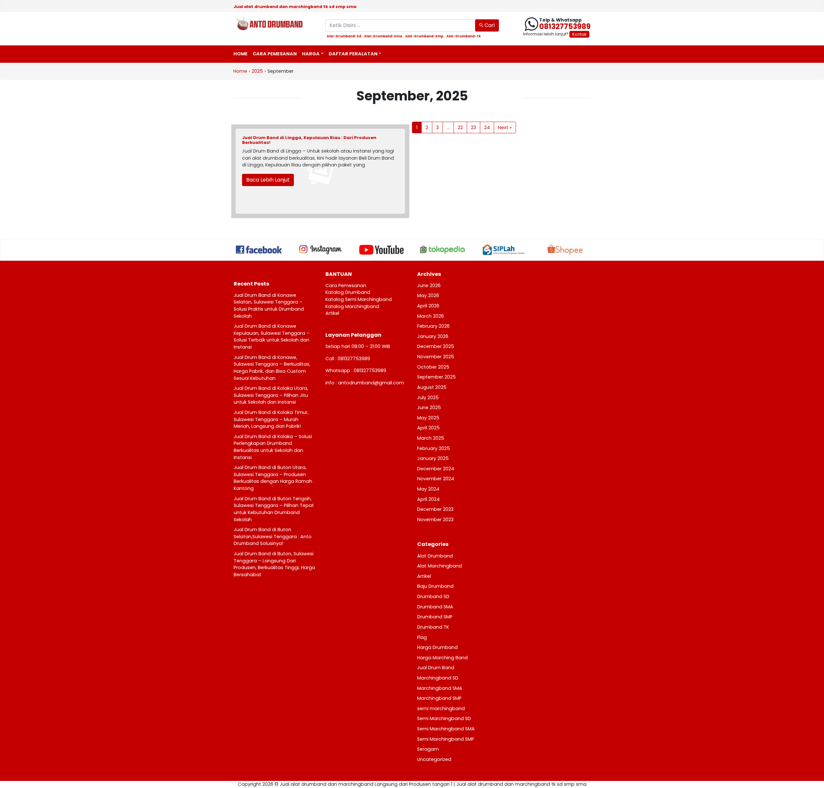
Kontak (579, 34)
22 (460, 127)
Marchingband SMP (439, 698)
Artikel (332, 313)
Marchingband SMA (439, 688)
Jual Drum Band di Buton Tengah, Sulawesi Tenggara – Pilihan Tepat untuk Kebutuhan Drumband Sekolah (274, 509)
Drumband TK (433, 627)
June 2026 (429, 285)
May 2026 (428, 295)
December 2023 (435, 509)
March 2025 (430, 438)
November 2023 (435, 519)
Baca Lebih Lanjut (268, 179)
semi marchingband (441, 708)
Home (240, 54)
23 (473, 127)
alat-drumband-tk (463, 36)
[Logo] (274, 24)
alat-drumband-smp (424, 36)
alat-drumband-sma (383, 36)
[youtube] (381, 249)
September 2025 (436, 377)
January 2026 (432, 336)
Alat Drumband (435, 556)
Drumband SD (433, 596)
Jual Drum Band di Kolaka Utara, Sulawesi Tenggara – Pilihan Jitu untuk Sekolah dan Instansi (271, 395)
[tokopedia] (442, 249)
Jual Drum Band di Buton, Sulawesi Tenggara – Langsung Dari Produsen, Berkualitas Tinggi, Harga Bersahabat (274, 564)
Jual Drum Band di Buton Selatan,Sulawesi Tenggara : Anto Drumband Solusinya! (273, 536)
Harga (311, 54)
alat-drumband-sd (344, 36)
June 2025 (429, 407)
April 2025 (428, 428)
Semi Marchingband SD (444, 718)
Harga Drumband (437, 647)
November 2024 (435, 478)
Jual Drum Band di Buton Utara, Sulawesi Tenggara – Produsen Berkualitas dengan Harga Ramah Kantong (273, 478)
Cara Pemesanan (275, 54)
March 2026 (430, 316)
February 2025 (433, 448)
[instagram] (320, 249)
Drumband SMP (435, 617)
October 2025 (433, 367)
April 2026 (428, 306)
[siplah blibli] (503, 249)
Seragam (428, 749)
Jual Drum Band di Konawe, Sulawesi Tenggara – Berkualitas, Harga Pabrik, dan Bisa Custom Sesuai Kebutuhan (272, 367)
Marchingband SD (437, 678)
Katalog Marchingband (352, 306)
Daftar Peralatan (353, 54)
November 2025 (435, 356)
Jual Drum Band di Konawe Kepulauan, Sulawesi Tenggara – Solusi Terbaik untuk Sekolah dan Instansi (272, 336)
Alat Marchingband (439, 566)
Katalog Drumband (347, 292)
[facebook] (259, 249)
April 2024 (428, 499)
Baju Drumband (435, 586)
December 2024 (435, 468)
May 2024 (428, 489)
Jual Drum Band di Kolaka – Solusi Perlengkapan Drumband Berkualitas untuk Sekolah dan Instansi (273, 447)
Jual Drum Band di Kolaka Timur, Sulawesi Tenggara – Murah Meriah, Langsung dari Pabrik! (271, 419)
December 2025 (435, 346)
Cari (489, 25)
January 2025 (433, 458)
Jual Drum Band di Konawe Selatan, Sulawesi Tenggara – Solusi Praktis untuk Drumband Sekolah (269, 305)
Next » (505, 127)
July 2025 (428, 397)
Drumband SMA (435, 607)
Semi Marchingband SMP (445, 739)
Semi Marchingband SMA (446, 729)
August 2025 (431, 387)
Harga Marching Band (442, 657)
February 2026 (433, 326)
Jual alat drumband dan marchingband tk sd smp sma (294, 6)
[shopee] (565, 249)
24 (487, 127)
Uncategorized (434, 759)
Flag (422, 637)
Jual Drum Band (435, 667)
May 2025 (428, 418)
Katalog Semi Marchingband (358, 299)
